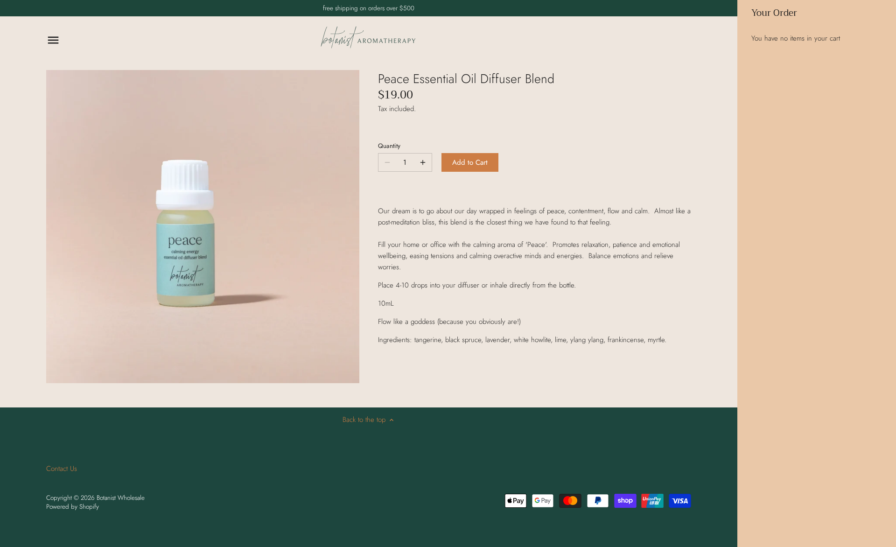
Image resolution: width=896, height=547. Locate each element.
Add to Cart (470, 162)
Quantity (389, 146)
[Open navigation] (53, 40)
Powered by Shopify (72, 506)
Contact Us (61, 468)
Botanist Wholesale (121, 497)
